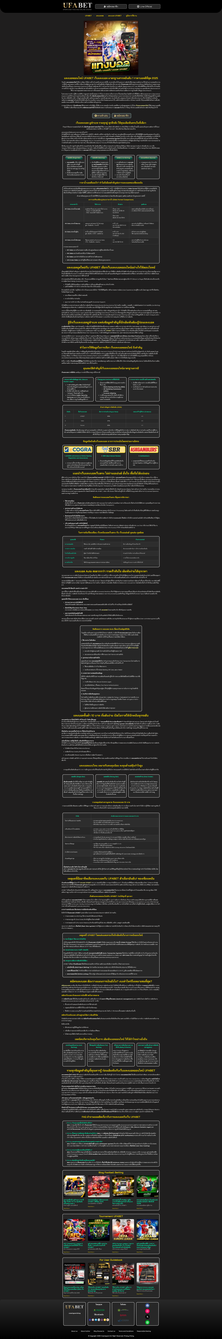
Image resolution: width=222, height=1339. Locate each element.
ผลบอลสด (100, 16)
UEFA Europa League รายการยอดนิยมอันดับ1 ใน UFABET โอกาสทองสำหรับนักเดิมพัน (123, 1245)
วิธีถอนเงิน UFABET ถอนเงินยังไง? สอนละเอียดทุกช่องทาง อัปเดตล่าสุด (98, 1289)
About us (74, 1331)
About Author (85, 1331)
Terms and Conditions (126, 1331)
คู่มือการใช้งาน (131, 16)
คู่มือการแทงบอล (133, 648)
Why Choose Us (99, 1331)
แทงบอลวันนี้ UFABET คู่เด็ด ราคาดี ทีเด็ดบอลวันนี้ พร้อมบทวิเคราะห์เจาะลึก (122, 1202)
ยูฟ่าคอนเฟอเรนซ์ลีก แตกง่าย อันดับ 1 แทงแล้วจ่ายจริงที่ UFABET (97, 1245)
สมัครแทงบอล (66, 985)
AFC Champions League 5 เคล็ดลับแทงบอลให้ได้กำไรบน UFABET (73, 1245)
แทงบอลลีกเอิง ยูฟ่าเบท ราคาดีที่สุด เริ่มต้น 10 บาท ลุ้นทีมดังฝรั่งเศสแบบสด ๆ (74, 1202)
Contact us (111, 1331)
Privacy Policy (129, 1336)
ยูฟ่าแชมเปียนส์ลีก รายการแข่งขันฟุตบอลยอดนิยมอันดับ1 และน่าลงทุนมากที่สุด (146, 1245)
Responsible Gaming (144, 1331)
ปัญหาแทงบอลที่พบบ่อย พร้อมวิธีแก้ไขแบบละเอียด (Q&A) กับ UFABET (74, 1289)
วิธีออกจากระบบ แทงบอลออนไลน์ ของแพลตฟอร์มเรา (146, 1288)
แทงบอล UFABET (115, 16)
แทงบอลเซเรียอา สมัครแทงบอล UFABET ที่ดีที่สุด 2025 (98, 1201)
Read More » (67, 1208)
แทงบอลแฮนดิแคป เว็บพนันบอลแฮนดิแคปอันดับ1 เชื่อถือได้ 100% (147, 1202)
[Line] (147, 1322)
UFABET (88, 16)
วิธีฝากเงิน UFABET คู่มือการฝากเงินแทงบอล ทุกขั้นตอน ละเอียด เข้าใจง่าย (121, 1289)
